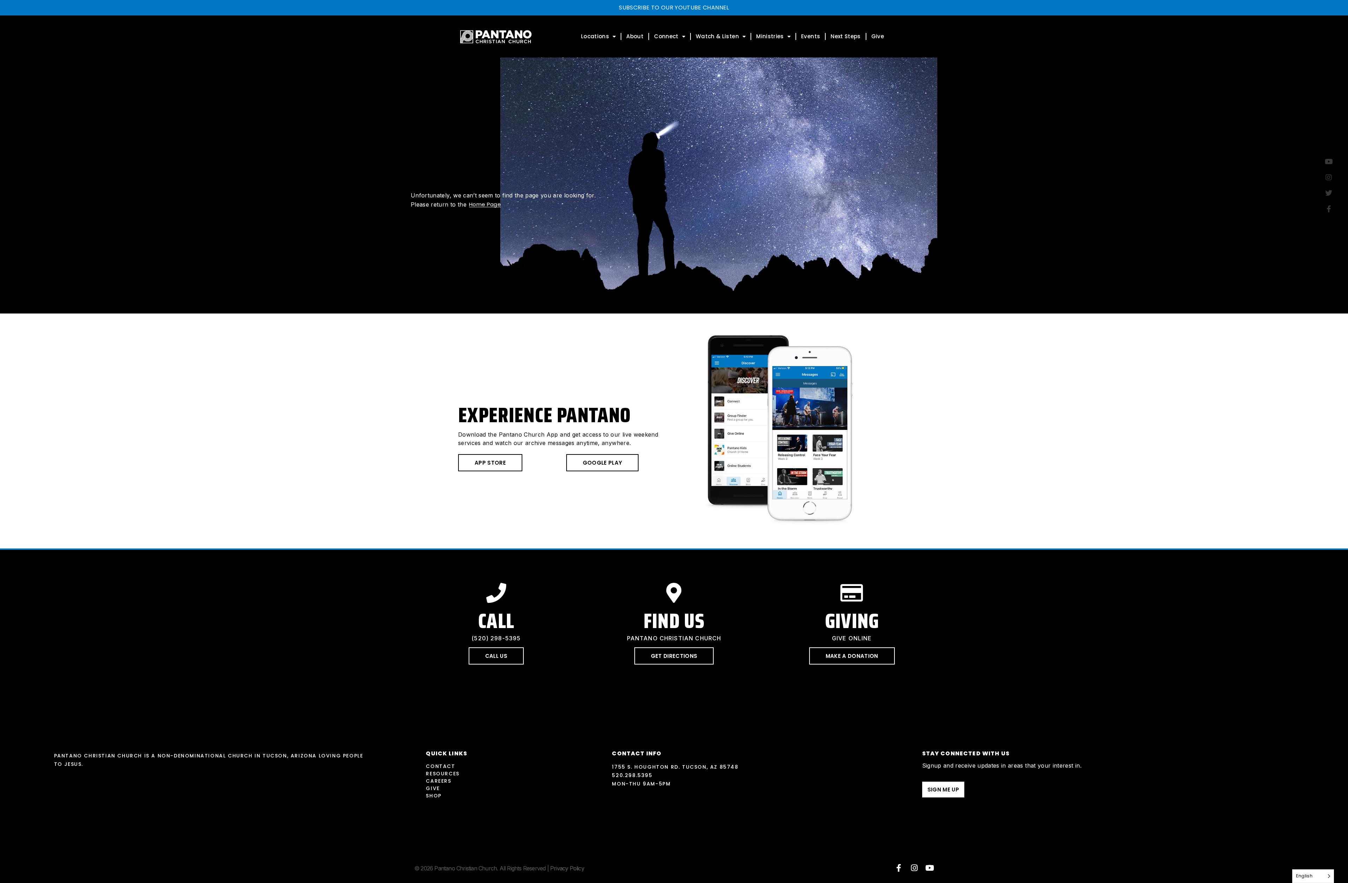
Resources (442, 773)
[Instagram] (914, 868)
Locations (595, 36)
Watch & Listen (717, 36)
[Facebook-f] (899, 868)
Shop (433, 795)
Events (810, 36)
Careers (438, 780)
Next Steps (846, 36)
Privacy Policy (567, 868)
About (634, 36)
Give (877, 36)
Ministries (770, 36)
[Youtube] (930, 868)
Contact (440, 766)
